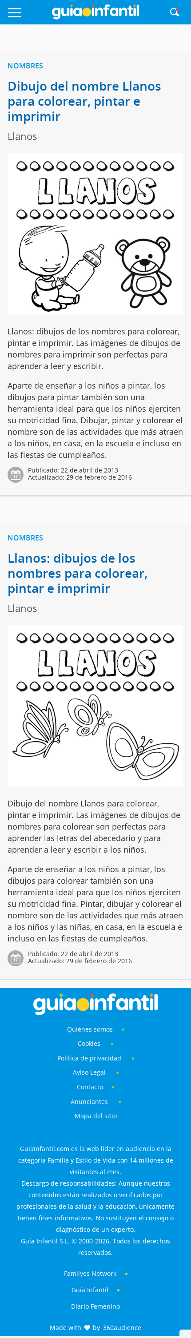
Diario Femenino (95, 1306)
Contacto (90, 1087)
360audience (122, 1327)
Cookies (90, 1043)
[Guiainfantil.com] (95, 17)
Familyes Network (90, 1273)
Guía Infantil (90, 1290)
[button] (27, 17)
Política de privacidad (90, 1058)
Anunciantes (89, 1101)
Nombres (25, 66)
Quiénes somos (90, 1029)
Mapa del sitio (96, 1116)
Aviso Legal (89, 1072)
